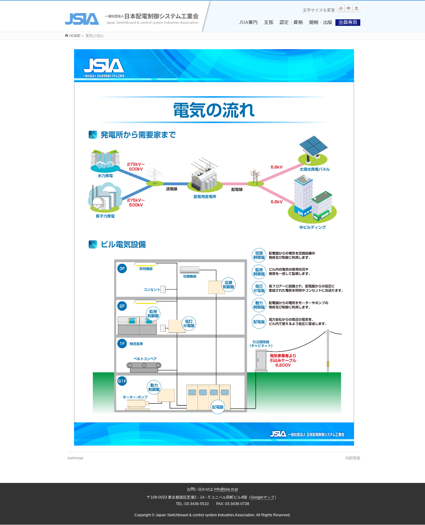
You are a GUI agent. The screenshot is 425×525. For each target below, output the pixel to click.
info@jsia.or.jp (226, 489)
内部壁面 (352, 458)
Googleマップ (262, 497)
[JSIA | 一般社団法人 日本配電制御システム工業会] (139, 28)
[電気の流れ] (214, 247)
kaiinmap (75, 458)
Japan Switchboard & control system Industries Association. (205, 515)
